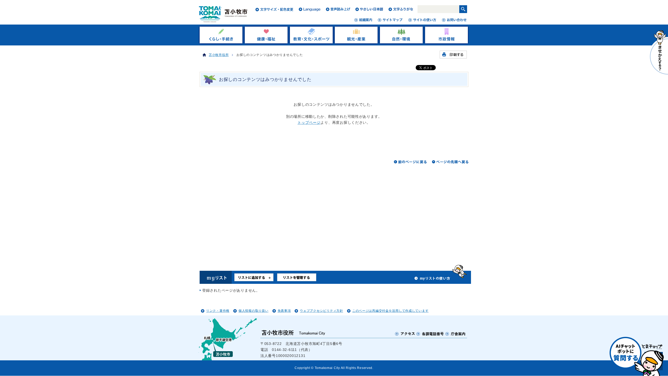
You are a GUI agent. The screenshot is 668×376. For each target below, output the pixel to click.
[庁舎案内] (455, 334)
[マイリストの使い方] (432, 280)
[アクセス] (405, 334)
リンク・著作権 (217, 310)
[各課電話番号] (430, 334)
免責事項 (284, 310)
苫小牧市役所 (219, 54)
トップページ (308, 122)
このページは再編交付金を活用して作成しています (390, 310)
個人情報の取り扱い (253, 310)
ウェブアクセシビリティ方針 (321, 310)
